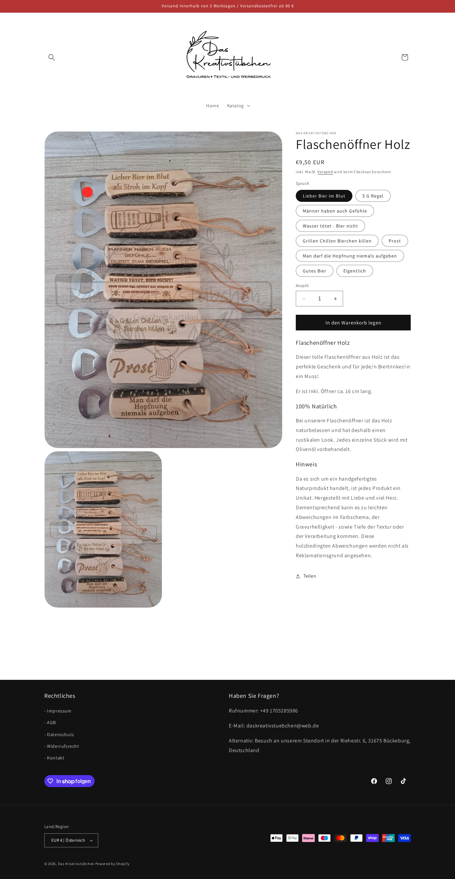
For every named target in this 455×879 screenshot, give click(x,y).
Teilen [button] (309, 576)
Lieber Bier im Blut (324, 196)
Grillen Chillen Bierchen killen (337, 241)
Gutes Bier (314, 271)
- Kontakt (54, 758)
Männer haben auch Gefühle (335, 211)
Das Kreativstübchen (76, 863)
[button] (51, 57)
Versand (325, 171)
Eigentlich (354, 271)
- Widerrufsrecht (61, 746)
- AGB (50, 723)
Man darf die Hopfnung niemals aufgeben (350, 256)
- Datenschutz (59, 734)
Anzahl (302, 285)
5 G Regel (373, 196)
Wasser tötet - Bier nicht (330, 226)
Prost (395, 241)
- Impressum (58, 711)
